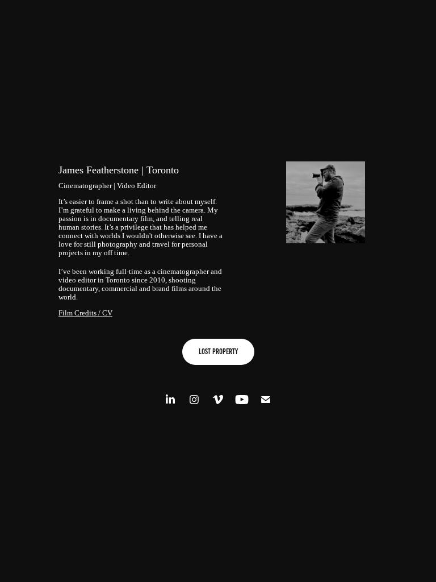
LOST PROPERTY (218, 351)
